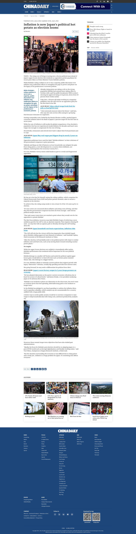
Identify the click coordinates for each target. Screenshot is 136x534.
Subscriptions (33, 516)
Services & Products (34, 513)
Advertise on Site (44, 513)
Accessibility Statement (29, 518)
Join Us (39, 516)
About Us (26, 513)
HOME (26, 12)
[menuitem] (55, 6)
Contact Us (26, 516)
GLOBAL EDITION (32, 1)
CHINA (25, 1)
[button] (108, 64)
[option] (99, 58)
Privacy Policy (39, 518)
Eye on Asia (34, 16)
